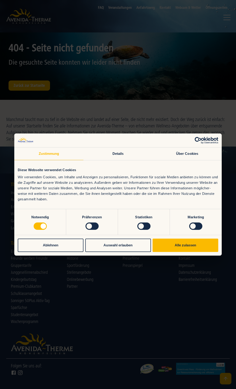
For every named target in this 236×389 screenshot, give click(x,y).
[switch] (92, 226)
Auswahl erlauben (118, 245)
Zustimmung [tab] (49, 154)
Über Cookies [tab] (187, 154)
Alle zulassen (185, 245)
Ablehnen (50, 245)
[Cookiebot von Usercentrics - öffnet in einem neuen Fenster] (198, 140)
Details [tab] (118, 154)
